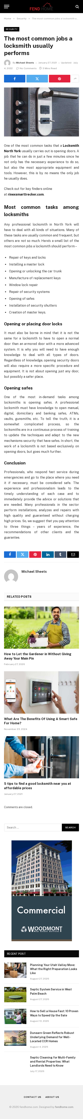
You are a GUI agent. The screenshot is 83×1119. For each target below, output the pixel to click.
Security (12, 29)
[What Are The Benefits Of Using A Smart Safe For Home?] (41, 692)
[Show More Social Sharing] (75, 78)
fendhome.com (64, 1107)
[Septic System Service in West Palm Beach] (15, 994)
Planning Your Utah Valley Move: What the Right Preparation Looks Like (53, 969)
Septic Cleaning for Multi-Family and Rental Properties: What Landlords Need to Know (53, 1061)
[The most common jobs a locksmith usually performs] (41, 111)
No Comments (28, 68)
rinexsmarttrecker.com (26, 194)
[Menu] (6, 6)
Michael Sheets (25, 62)
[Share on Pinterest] (59, 78)
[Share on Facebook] (14, 78)
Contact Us (32, 1097)
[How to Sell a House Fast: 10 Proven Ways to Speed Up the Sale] (15, 1016)
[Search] (77, 6)
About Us (52, 1097)
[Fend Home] (41, 6)
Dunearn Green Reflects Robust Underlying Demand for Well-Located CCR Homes (52, 1037)
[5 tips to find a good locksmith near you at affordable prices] (41, 757)
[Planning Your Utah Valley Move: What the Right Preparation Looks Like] (15, 970)
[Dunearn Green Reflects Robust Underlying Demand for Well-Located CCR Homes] (15, 1038)
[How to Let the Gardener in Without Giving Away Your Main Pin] (41, 628)
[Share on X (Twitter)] (37, 78)
